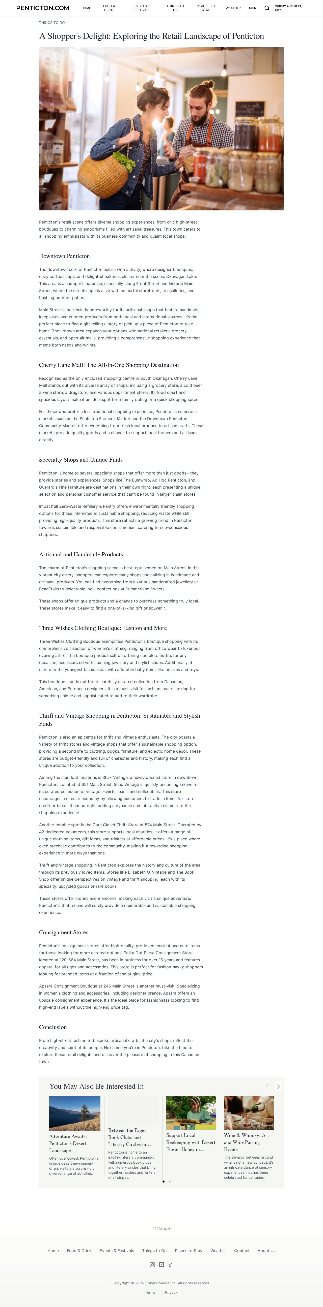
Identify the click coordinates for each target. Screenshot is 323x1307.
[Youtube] (161, 1265)
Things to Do (154, 1250)
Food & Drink (79, 1250)
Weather (218, 1250)
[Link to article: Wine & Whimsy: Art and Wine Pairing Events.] (249, 1113)
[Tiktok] (170, 1265)
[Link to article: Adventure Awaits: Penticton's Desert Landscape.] (74, 1113)
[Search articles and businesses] (267, 8)
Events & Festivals (117, 1250)
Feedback (162, 1229)
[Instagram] (152, 1265)
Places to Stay (188, 1250)
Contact (242, 1250)
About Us (267, 1250)
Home (53, 1250)
